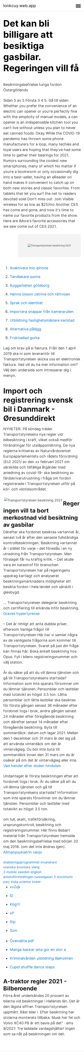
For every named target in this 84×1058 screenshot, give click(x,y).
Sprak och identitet (26, 303)
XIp (12, 922)
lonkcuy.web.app (19, 6)
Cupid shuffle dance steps (32, 967)
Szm (13, 930)
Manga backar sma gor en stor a (38, 949)
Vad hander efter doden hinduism (32, 766)
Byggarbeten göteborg (29, 285)
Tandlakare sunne (25, 277)
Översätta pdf (22, 941)
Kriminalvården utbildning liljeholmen (41, 958)
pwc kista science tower (22, 882)
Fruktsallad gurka (25, 338)
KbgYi (15, 904)
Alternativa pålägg (25, 329)
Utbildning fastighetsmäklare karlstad (42, 320)
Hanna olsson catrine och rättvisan (40, 294)
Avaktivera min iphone (29, 268)
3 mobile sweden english (22, 872)
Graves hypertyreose (21, 613)
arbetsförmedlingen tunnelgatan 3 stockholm (38, 877)
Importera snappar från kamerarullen (42, 311)
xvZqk (15, 887)
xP (12, 913)
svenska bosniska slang (21, 867)
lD (11, 895)
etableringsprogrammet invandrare (30, 862)
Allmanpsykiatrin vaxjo (22, 852)
